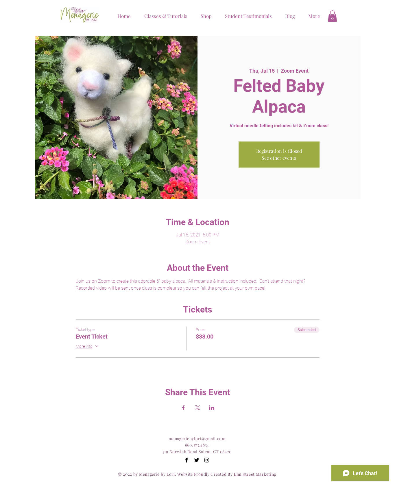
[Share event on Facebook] (183, 407)
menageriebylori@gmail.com (197, 438)
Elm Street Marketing (255, 474)
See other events (279, 158)
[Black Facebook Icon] (186, 460)
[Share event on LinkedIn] (212, 407)
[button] (204, 16)
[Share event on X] (197, 407)
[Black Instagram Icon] (207, 460)
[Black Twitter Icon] (196, 460)
